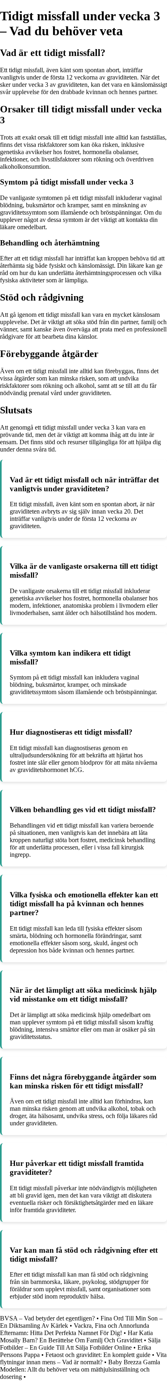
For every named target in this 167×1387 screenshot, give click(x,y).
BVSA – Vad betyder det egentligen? (47, 1318)
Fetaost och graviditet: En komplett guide (97, 1354)
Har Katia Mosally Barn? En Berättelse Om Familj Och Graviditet (76, 1336)
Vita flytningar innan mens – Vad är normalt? (83, 1358)
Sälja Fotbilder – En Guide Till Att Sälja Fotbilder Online (80, 1344)
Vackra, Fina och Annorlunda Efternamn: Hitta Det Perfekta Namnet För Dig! (74, 1329)
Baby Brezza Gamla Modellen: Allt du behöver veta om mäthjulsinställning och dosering (80, 1369)
